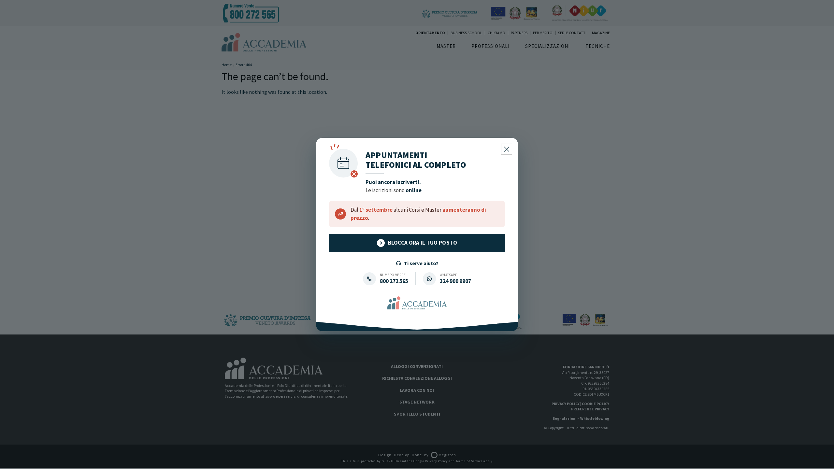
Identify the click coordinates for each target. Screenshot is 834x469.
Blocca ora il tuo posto (422, 242)
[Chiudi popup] (506, 149)
